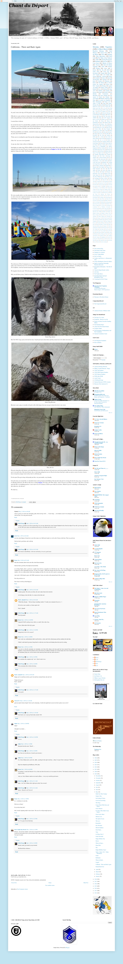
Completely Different (106, 141)
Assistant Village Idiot (99, 578)
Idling (102, 202)
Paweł (104, 170)
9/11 (109, 157)
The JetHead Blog (98, 406)
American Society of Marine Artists (102, 310)
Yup (110, 234)
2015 (96, 886)
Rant (109, 78)
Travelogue (96, 178)
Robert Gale (108, 151)
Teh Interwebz (104, 227)
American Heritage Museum (100, 366)
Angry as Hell (96, 103)
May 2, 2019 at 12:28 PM (27, 620)
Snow (101, 175)
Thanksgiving (107, 175)
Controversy (104, 191)
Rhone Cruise (107, 173)
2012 (96, 893)
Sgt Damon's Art (98, 676)
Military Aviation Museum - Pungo (102, 368)
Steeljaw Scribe (98, 430)
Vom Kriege (99, 109)
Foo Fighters (101, 197)
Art (108, 159)
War (97, 847)
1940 (97, 59)
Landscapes (108, 205)
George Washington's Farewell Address (103, 261)
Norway (95, 76)
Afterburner (106, 181)
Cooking (109, 191)
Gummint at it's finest (97, 130)
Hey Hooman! (99, 825)
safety (94, 240)
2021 (96, 769)
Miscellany (95, 95)
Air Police (96, 183)
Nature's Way (99, 796)
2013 (96, 890)
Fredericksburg (108, 197)
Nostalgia (108, 216)
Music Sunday (102, 148)
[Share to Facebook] (33, 502)
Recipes (108, 171)
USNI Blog (97, 499)
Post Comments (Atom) (22, 889)
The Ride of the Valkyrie (105, 58)
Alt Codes (96, 272)
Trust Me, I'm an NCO (99, 461)
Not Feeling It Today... (101, 798)
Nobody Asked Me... (99, 619)
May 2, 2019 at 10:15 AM (32, 523)
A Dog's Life (95, 159)
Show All (110, 412)
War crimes (110, 232)
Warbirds (95, 234)
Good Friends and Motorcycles (101, 410)
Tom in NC (17, 700)
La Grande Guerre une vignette (102, 83)
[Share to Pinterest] (35, 502)
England (107, 165)
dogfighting (103, 237)
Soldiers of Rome (103, 224)
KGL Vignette (96, 86)
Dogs (104, 103)
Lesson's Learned (96, 208)
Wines (99, 179)
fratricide (109, 237)
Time (98, 230)
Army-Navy (97, 125)
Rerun (94, 82)
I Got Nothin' (106, 74)
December (98, 776)
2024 (96, 762)
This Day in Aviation (99, 391)
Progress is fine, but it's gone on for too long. (101, 574)
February (98, 874)
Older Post (85, 882)
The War (101, 70)
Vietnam (108, 154)
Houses (108, 121)
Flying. (107, 167)
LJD (102, 105)
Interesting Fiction (96, 203)
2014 (96, 888)
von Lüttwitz (103, 111)
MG (106, 210)
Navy (104, 168)
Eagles (100, 92)
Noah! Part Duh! (99, 836)
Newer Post (14, 882)
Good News (95, 200)
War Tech (104, 232)
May (97, 792)
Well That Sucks (106, 116)
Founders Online (98, 328)
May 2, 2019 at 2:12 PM (32, 829)
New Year (109, 148)
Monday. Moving (96, 213)
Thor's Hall (97, 472)
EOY (103, 195)
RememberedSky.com (99, 394)
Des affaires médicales (99, 165)
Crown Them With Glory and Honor (102, 805)
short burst (110, 240)
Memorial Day (96, 124)
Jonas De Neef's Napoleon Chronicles (100, 286)
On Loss (96, 151)
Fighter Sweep (97, 399)
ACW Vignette (107, 117)
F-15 (110, 195)
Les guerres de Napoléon (104, 100)
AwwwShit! (95, 98)
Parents (98, 170)
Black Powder (109, 127)
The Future (102, 229)
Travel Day (106, 71)
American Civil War (103, 183)
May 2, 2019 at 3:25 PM (31, 657)
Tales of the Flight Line (98, 152)
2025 (96, 760)
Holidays (97, 61)
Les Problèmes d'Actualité (104, 207)
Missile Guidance (99, 827)
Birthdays (104, 162)
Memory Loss (99, 816)
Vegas (100, 116)
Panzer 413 (107, 101)
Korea (101, 122)
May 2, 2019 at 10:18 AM (32, 589)
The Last (98, 821)
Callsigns (109, 187)
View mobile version (49, 885)
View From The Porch (99, 608)
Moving (105, 89)
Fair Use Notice (97, 256)
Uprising (109, 54)
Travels (98, 65)
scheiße (101, 240)
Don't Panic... (99, 830)
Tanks (110, 226)
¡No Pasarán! (97, 623)
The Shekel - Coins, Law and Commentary (101, 588)
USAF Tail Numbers (99, 370)
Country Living (95, 192)
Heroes (107, 84)
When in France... (100, 843)
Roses (111, 124)
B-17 (100, 186)
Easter (106, 195)
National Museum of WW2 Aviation (102, 382)
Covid (101, 192)
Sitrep (97, 224)
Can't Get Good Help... (101, 800)
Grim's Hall (97, 545)
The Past (107, 229)
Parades (97, 219)
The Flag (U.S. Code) (99, 317)
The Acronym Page (98, 248)
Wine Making (101, 234)
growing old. (95, 238)
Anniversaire (102, 159)
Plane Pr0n (98, 845)
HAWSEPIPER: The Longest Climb (101, 495)
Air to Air (102, 140)
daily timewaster (98, 593)
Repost (103, 222)
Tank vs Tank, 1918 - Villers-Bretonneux (102, 852)
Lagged (97, 862)
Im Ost (105, 61)
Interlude (103, 203)
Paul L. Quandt (22, 600)
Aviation (103, 125)
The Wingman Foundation (100, 340)
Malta (110, 210)
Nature (101, 214)
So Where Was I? (99, 834)
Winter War (107, 105)
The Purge (98, 802)
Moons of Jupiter (96, 214)
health (100, 238)
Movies (108, 114)
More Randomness (97, 101)
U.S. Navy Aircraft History (100, 419)
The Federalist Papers (99, 324)
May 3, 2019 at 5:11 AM (31, 781)
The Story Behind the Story (99, 176)
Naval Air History (98, 433)
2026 (96, 758)
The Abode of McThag (99, 570)
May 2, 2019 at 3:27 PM (31, 818)
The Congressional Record (100, 304)
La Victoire (103, 205)
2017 (96, 881)
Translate (103, 360)
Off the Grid (109, 149)
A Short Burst (102, 49)
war (109, 179)
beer (106, 235)
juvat (15, 536)
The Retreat (101, 82)
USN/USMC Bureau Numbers (101, 372)
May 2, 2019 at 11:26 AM (26, 700)
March (97, 871)
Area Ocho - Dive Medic (100, 566)
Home (50, 882)
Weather (107, 97)
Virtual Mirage (98, 559)
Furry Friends (95, 199)
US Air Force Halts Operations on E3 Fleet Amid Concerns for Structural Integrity (101, 402)
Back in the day (96, 119)
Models (104, 211)
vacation (100, 81)
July (97, 787)
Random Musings (98, 51)
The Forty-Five (98, 563)
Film (101, 143)
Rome (104, 132)
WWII (94, 137)
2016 (96, 883)
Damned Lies (105, 192)
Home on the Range (99, 447)
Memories (107, 81)
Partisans (95, 116)
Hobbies (106, 200)
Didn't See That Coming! (101, 794)
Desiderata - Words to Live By (101, 319)
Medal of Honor (107, 63)
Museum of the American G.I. (101, 384)
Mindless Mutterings (105, 98)
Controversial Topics (96, 191)
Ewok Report (95, 143)
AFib (94, 181)
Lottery (103, 210)
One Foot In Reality (99, 510)
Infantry (103, 114)
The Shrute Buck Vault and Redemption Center (100, 276)
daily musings (97, 237)
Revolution (95, 73)
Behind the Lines (100, 127)
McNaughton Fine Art (99, 680)
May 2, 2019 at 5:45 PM (26, 757)
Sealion (107, 222)
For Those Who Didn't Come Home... (102, 811)
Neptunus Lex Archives (99, 252)
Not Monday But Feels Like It (99, 149)
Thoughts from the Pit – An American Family (101, 442)
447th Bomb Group (98, 380)
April (97, 869)
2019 (96, 774)
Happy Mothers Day (100, 838)
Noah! (97, 855)
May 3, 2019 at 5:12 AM (31, 788)
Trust (94, 232)
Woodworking (96, 79)
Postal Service (100, 221)
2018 (96, 879)
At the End (110, 184)
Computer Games (107, 189)
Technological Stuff (96, 227)
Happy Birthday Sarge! (101, 850)
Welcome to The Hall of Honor (101, 297)
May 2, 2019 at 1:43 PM (26, 647)
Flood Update (101, 167)
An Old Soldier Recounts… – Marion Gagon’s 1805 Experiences (102, 289)
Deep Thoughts (107, 129)
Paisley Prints (97, 674)
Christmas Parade (96, 141)
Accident (98, 181)
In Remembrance (96, 114)
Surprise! (105, 226)
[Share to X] (32, 502)
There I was (109, 176)
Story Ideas (100, 226)
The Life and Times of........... (101, 468)
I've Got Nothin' (97, 202)
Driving (99, 113)
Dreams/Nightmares (96, 195)
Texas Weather (104, 95)
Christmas (104, 79)
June (97, 789)
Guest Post (104, 53)
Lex (100, 89)
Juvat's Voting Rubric (99, 254)
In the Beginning (108, 202)
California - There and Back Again (103, 864)
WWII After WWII (98, 376)
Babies (94, 113)
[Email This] (29, 502)
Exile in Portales (98, 454)
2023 (96, 764)
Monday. (109, 211)
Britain (104, 187)
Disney (108, 194)
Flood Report (95, 197)
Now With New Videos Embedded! (102, 407)
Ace (102, 181)
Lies (101, 208)
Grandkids (97, 78)
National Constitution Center (100, 333)
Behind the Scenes (97, 106)
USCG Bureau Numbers (99, 374)
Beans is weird (98, 187)
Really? (103, 171)
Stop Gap (94, 226)
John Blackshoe (100, 56)
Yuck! (107, 234)
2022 (109, 111)
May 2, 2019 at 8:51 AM (23, 560)
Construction (105, 94)
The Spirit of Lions (100, 818)
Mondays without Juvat (105, 213)
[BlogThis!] (31, 502)
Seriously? (110, 132)
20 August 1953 (98, 392)
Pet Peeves (102, 151)
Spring (95, 133)
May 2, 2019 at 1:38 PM (23, 798)
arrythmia (101, 235)
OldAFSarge (21, 523)
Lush (97, 659)
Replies (18, 520)
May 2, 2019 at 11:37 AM (32, 613)
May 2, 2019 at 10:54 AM (32, 600)
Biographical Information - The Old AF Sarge (103, 267)
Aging (111, 181)
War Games (106, 109)
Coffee (110, 164)
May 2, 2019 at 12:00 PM (23, 723)
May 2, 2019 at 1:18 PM (26, 744)
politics (100, 117)
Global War (108, 199)
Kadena (107, 203)
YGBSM (94, 117)
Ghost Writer (102, 199)
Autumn (106, 160)
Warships (95, 156)
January (98, 876)
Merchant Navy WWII (97, 211)
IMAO (95, 349)
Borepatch (96, 600)
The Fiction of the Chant (99, 250)
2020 (96, 771)
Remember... (98, 823)
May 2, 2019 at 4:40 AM (24, 511)
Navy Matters (97, 491)
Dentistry (102, 194)
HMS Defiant (97, 487)
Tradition (108, 135)
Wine (94, 100)
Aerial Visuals (97, 378)
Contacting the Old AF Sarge (100, 279)
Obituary (94, 218)
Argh (105, 184)
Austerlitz (96, 186)
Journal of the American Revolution (100, 604)
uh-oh (99, 241)
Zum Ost (105, 179)
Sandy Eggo (95, 175)
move (110, 238)
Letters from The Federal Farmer (101, 326)
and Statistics (95, 235)
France (105, 68)
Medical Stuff (107, 122)
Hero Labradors (97, 342)
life (106, 238)
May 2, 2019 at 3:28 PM (31, 843)
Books (108, 140)
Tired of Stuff (103, 230)
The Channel (95, 229)
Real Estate (99, 132)
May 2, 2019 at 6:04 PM (26, 769)
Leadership (95, 207)
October (98, 780)
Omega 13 (99, 218)
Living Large (106, 208)
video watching (104, 241)
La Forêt (106, 130)
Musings (104, 86)
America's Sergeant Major (100, 475)
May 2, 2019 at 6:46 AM (22, 536)
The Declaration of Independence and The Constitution (102, 331)
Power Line (97, 556)
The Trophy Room (98, 274)
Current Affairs (98, 129)
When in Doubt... (99, 860)
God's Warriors (99, 808)
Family (110, 66)
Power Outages (108, 221)
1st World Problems (102, 157)
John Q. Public (98, 450)
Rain (98, 171)
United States (98, 232)
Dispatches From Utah (99, 409)
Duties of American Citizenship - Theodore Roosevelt (101, 264)
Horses (111, 200)
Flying (98, 68)
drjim (15, 723)
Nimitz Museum (101, 216)
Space (109, 224)
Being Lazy (104, 119)
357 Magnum (97, 552)
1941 (102, 54)
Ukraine (110, 76)
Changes (94, 189)
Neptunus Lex (97, 749)
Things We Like (108, 152)
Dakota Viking (104, 87)
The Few (101, 133)
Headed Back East (100, 866)
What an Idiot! (104, 178)
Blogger (67, 947)
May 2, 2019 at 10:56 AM (28, 674)
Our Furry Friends (106, 218)
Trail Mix (109, 230)
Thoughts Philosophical (99, 154)
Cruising (107, 90)
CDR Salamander (98, 503)
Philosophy (103, 219)
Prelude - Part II (104, 124)
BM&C (104, 186)
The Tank (102, 135)
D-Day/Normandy (107, 59)
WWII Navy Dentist (99, 507)
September (98, 782)
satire (98, 240)
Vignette (102, 73)
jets (103, 238)
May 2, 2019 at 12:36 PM (32, 630)
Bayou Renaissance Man (100, 612)
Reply (15, 517)
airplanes (94, 157)
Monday (96, 47)
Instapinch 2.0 (97, 426)
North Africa (96, 71)
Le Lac (104, 108)
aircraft (102, 138)
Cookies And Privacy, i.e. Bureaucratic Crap (103, 258)
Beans (15, 560)
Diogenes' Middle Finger (100, 596)
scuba (106, 240)
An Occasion (100, 184)
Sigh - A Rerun (102, 76)
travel (95, 241)
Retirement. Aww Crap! (98, 173)
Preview (94, 222)
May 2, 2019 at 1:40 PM (26, 637)
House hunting (102, 144)
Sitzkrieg (100, 90)
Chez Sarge (100, 189)
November (98, 778)
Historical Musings (106, 113)
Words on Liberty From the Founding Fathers (102, 322)
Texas (110, 227)
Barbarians (98, 857)
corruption (110, 235)
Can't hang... (104, 164)
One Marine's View (99, 479)
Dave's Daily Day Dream (20, 829)
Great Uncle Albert (100, 814)
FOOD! (106, 92)
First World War (106, 106)
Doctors (94, 92)
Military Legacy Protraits (99, 678)
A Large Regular (98, 548)
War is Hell (100, 137)
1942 (103, 66)
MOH (108, 70)
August (97, 785)
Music (103, 78)
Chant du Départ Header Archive (101, 270)
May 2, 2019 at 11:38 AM (32, 712)
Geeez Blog (97, 616)
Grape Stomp (101, 200)
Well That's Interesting (105, 156)
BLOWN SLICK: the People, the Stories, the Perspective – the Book (102, 396)
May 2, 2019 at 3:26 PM (31, 664)
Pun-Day (99, 222)
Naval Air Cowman (99, 422)
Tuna (97, 663)
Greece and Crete (96, 108)
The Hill (106, 133)
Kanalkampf (95, 122)
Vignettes (108, 47)
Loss (99, 210)
